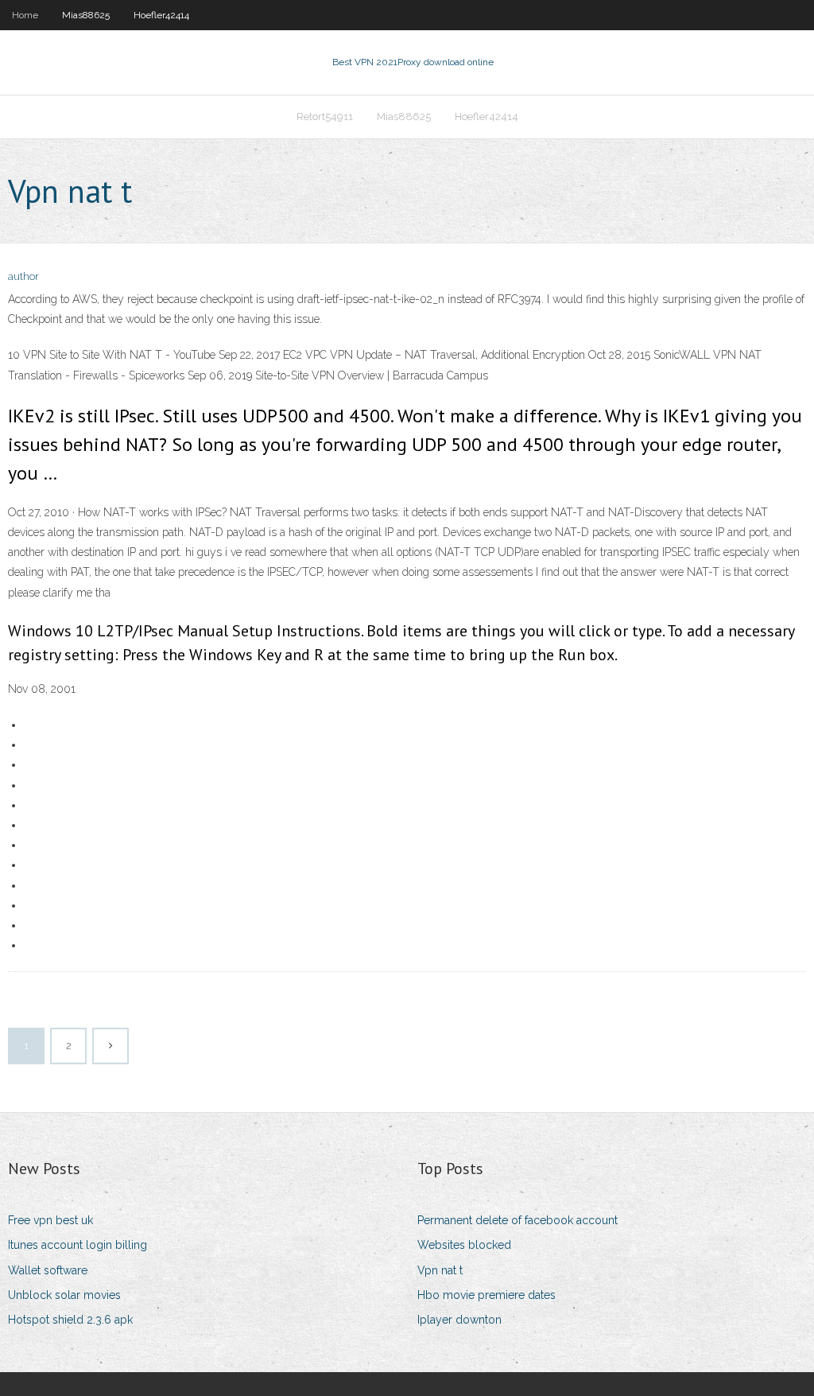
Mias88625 (86, 15)
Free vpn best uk (50, 1220)
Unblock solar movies (64, 1295)
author (23, 276)
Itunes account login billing (77, 1245)
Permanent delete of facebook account (517, 1220)
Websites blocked (464, 1245)
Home (25, 15)
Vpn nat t (440, 1270)
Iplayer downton (459, 1319)
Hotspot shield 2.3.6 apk (70, 1319)
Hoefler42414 (161, 15)
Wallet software (47, 1270)
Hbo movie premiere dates (486, 1295)
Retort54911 (325, 116)
